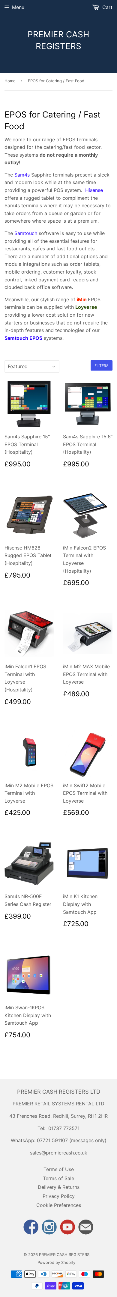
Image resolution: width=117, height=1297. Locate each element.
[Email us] (86, 1227)
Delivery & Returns (59, 1187)
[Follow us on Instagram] (49, 1227)
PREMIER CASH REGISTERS (58, 40)
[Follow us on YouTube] (67, 1227)
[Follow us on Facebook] (30, 1227)
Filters (101, 365)
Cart (106, 7)
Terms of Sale (58, 1178)
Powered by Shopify (56, 1262)
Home (10, 80)
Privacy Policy (59, 1196)
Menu (18, 7)
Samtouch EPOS (23, 338)
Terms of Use (59, 1169)
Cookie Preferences (58, 1205)
